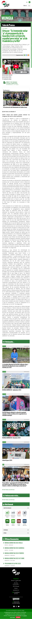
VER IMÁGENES (10, 103)
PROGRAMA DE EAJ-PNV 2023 (13, 563)
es (29, 2)
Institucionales (7, 508)
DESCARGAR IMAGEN (7, 75)
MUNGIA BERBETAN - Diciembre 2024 (11, 438)
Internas (6, 530)
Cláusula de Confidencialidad (16, 602)
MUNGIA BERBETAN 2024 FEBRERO (14, 553)
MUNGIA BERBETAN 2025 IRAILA (14, 543)
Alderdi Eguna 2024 (7, 460)
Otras (5, 533)
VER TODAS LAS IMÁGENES (9, 111)
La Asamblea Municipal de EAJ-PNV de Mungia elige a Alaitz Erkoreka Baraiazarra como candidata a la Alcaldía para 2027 (15, 366)
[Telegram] (14, 606)
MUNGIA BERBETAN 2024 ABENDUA (14, 548)
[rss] (28, 55)
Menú (25, 5)
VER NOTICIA (7, 360)
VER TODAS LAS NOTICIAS (9, 489)
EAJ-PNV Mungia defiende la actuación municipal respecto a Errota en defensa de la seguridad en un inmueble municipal (14, 413)
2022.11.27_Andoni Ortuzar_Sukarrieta (11, 82)
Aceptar (18, 617)
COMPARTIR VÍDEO (7, 79)
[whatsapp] (24, 55)
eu (26, 2)
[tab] (16, 508)
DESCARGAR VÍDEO (7, 77)
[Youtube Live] (18, 606)
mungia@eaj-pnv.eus (17, 593)
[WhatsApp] (16, 606)
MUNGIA (16, 579)
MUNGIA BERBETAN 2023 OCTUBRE (14, 558)
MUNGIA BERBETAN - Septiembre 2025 (11, 390)
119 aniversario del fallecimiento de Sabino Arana (15, 107)
